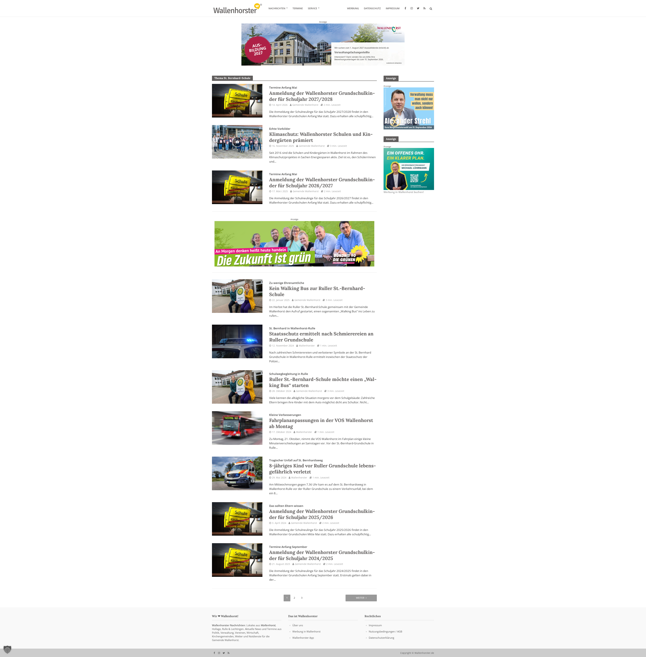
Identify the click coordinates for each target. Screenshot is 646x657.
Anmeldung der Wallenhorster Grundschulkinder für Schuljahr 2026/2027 (322, 180)
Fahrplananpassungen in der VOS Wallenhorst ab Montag (321, 421)
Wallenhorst (268, 625)
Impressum (393, 8)
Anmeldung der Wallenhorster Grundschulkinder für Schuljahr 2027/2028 (322, 94)
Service (312, 8)
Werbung (353, 8)
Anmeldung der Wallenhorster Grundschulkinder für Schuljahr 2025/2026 (322, 512)
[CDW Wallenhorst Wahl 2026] (294, 241)
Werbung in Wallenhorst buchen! (404, 192)
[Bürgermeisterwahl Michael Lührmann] (409, 168)
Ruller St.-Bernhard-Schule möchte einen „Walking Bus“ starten (322, 380)
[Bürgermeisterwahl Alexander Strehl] (409, 108)
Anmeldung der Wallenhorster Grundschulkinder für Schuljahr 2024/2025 (322, 553)
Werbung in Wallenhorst (306, 631)
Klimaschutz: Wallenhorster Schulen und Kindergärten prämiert (321, 135)
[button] (7, 649)
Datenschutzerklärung (381, 637)
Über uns (297, 625)
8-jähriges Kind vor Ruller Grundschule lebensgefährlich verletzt (322, 466)
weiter (360, 597)
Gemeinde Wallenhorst (305, 104)
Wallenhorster (307, 345)
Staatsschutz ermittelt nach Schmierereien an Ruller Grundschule (321, 334)
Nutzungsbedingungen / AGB (385, 631)
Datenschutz (372, 8)
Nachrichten (276, 8)
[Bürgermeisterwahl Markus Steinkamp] (323, 44)
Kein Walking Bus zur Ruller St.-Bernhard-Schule (317, 289)
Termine (298, 8)
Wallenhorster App (303, 637)
